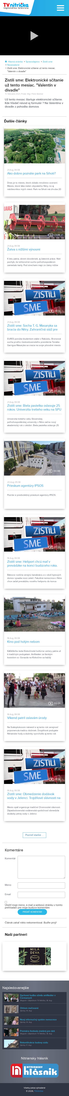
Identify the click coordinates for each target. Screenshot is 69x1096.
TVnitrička (38, 1091)
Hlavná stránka (15, 61)
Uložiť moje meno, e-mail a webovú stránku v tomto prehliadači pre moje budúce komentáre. (33, 906)
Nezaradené (13, 65)
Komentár (10, 858)
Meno (8, 885)
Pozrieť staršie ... (34, 835)
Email (8, 894)
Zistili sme (47, 61)
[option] (34, 956)
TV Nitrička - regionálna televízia (17, 7)
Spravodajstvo (33, 61)
